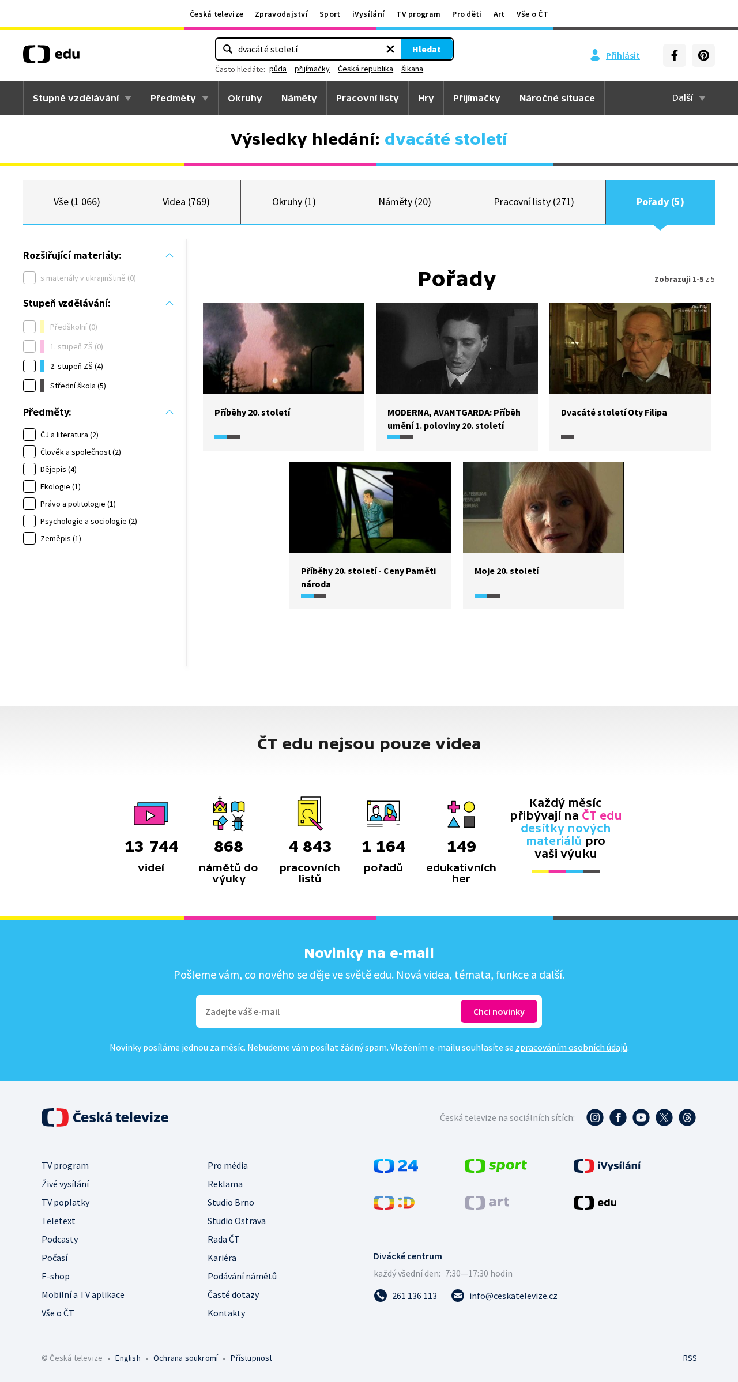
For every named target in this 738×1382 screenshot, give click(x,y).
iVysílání (368, 14)
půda (278, 68)
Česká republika (365, 68)
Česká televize (216, 14)
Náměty (299, 98)
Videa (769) (186, 201)
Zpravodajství (281, 14)
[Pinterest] (703, 55)
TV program (418, 14)
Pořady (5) (660, 201)
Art (499, 14)
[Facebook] (674, 55)
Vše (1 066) (77, 201)
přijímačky (312, 68)
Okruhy (245, 98)
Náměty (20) (404, 201)
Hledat (426, 49)
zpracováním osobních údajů (571, 1047)
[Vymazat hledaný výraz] (390, 49)
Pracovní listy (367, 98)
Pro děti (466, 14)
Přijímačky (476, 98)
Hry (426, 98)
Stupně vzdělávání (76, 98)
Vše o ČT (532, 14)
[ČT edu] (51, 58)
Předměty (173, 98)
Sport (330, 14)
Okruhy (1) (294, 201)
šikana (412, 68)
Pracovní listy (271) (534, 201)
